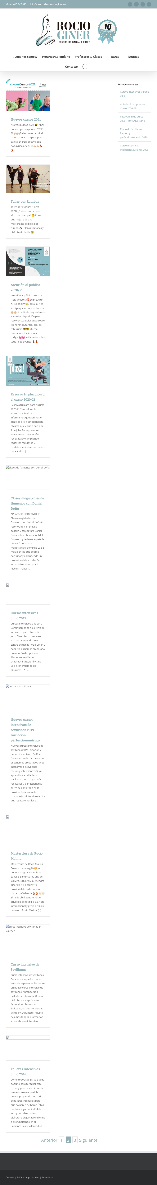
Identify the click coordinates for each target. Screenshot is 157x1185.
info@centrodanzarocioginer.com (49, 4)
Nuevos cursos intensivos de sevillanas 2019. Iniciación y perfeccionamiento (25, 729)
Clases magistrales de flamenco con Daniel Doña (27, 503)
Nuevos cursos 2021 (26, 119)
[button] (85, 66)
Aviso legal (47, 1177)
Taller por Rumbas (25, 201)
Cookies (10, 1177)
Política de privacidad (28, 1177)
